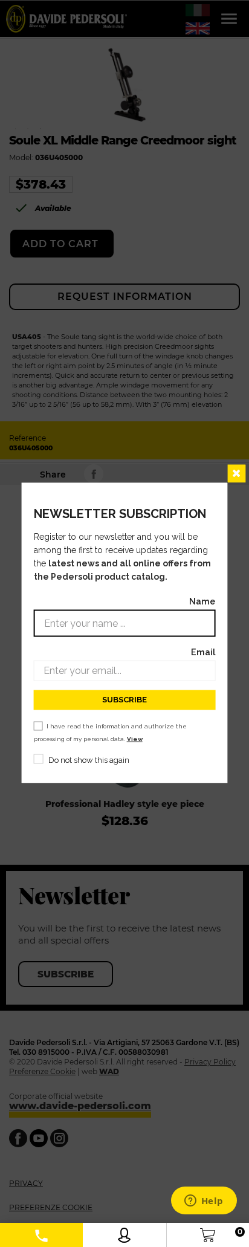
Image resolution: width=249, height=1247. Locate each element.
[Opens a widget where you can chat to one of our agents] (203, 1202)
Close (236, 473)
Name (202, 600)
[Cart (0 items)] (207, 1232)
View (135, 738)
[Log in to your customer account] (124, 1232)
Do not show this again (88, 759)
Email (203, 651)
